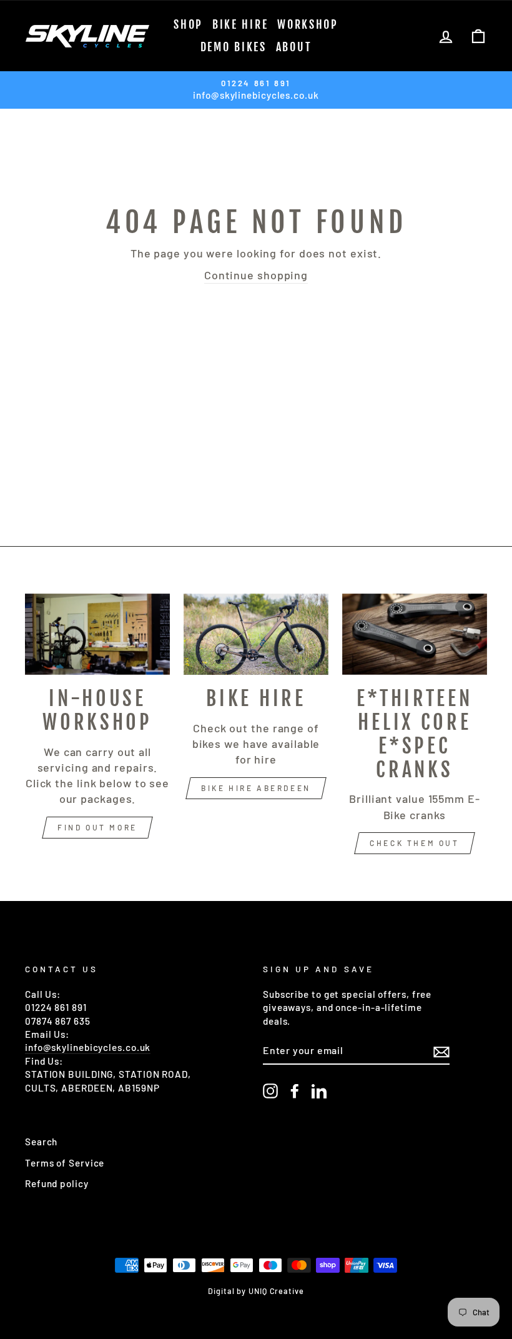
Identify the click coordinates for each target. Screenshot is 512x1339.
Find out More (97, 827)
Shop (188, 24)
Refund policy (57, 1183)
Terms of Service (64, 1162)
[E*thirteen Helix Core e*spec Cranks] (414, 634)
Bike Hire (240, 24)
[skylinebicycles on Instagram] (270, 1090)
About (294, 47)
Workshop (307, 24)
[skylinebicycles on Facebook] (294, 1090)
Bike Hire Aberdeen (256, 788)
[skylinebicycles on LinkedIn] (319, 1090)
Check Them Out (414, 843)
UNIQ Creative (276, 1291)
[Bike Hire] (256, 634)
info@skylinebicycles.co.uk (87, 1047)
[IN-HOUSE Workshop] (97, 634)
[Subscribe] (441, 1051)
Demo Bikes (233, 47)
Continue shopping (256, 275)
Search (41, 1141)
